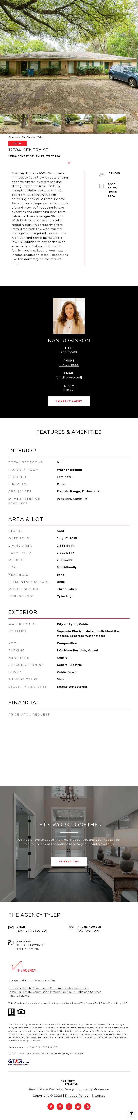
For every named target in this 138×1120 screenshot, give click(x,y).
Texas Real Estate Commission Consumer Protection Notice (48, 988)
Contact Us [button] (69, 861)
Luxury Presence (95, 1089)
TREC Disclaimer (19, 995)
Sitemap (99, 1096)
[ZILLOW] (87, 1106)
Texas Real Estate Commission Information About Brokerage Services (54, 992)
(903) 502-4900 (88, 930)
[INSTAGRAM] (60, 1106)
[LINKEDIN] (69, 1106)
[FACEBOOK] (50, 1106)
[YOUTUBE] (78, 1106)
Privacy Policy (77, 1096)
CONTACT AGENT (69, 401)
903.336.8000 (69, 365)
